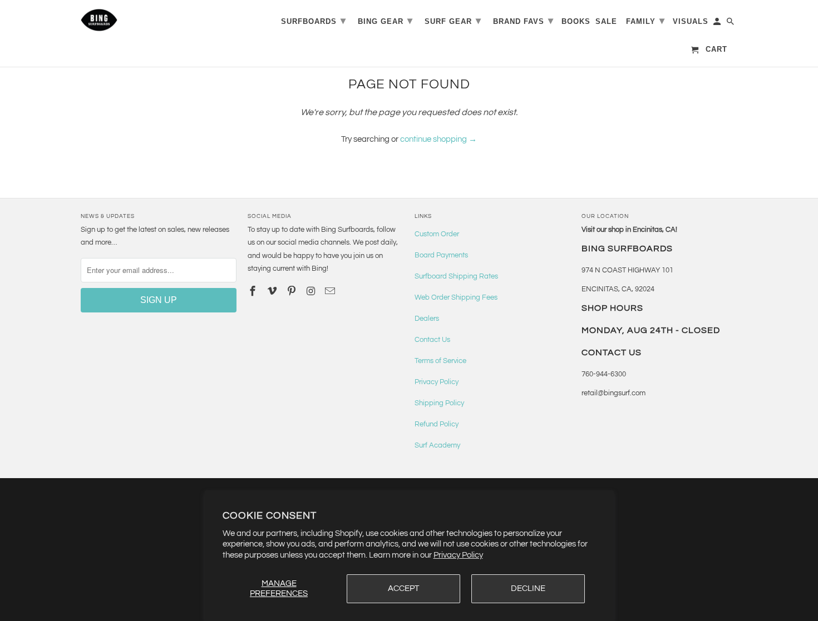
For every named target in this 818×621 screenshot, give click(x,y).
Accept (403, 588)
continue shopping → (438, 139)
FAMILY (645, 20)
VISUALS (690, 21)
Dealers (427, 318)
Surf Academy (437, 445)
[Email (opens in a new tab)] (331, 291)
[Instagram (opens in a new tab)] (311, 291)
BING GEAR (385, 20)
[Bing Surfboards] (153, 20)
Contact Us (432, 340)
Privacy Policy (458, 555)
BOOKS (575, 21)
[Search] (731, 23)
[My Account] (717, 23)
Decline (528, 588)
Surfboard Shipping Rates (456, 276)
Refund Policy (437, 424)
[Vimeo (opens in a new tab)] (273, 291)
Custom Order (437, 234)
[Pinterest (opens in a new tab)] (293, 291)
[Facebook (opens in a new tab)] (254, 291)
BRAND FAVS (523, 20)
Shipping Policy (439, 403)
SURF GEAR (453, 20)
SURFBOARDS (313, 20)
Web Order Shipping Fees (456, 297)
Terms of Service (440, 361)
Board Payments (441, 255)
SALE (606, 21)
